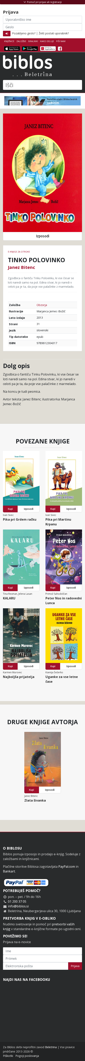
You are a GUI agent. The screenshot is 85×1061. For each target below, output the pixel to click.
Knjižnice (9, 41)
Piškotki (8, 1056)
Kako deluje (47, 41)
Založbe (21, 41)
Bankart (9, 871)
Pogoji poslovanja (27, 1056)
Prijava (75, 966)
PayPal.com (66, 866)
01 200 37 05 (17, 901)
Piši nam (60, 41)
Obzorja (42, 305)
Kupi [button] (10, 509)
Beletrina (51, 1047)
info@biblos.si (18, 906)
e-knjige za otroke (19, 251)
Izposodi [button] (42, 236)
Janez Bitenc (21, 267)
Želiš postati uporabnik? (54, 33)
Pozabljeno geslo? (23, 33)
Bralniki (33, 41)
